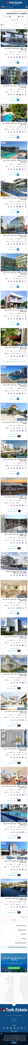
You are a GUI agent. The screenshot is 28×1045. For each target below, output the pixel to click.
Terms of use (14, 1020)
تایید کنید (14, 1042)
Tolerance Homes (12, 62)
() (10, 6)
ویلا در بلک (25, 998)
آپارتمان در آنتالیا (24, 977)
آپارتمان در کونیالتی (23, 984)
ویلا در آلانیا (11, 986)
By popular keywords (20, 942)
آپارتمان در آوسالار (23, 979)
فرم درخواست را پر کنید (14, 967)
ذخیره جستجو (6, 16)
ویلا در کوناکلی (24, 994)
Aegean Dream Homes (12, 436)
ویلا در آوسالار (24, 993)
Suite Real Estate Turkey (13, 511)
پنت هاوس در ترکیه (9, 993)
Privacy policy (14, 1019)
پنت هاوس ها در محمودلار (8, 996)
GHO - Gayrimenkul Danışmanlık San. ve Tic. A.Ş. (12, 361)
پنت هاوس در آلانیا (10, 994)
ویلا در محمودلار (10, 988)
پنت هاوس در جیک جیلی (8, 999)
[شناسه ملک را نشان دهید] (11, 57)
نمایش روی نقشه (13, 19)
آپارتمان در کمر (10, 981)
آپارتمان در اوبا (24, 981)
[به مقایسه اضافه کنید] (5, 31)
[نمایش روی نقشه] (26, 57)
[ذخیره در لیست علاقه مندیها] (2, 31)
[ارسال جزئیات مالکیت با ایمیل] (17, 57)
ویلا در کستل (24, 996)
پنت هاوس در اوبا (10, 998)
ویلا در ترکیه (11, 984)
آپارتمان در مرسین (23, 989)
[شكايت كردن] (8, 57)
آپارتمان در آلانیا (10, 976)
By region (23, 934)
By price (24, 938)
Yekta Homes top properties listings (17, 947)
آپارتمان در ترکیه (24, 976)
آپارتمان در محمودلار (9, 977)
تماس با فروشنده (13, 60)
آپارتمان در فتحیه (10, 982)
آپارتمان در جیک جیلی (23, 982)
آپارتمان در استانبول (23, 986)
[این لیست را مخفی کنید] (23, 57)
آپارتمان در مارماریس (23, 991)
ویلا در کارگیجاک (10, 991)
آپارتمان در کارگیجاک (9, 979)
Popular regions (22, 929)
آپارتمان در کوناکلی (23, 988)
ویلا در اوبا (11, 989)
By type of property (21, 925)
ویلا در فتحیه (25, 999)
